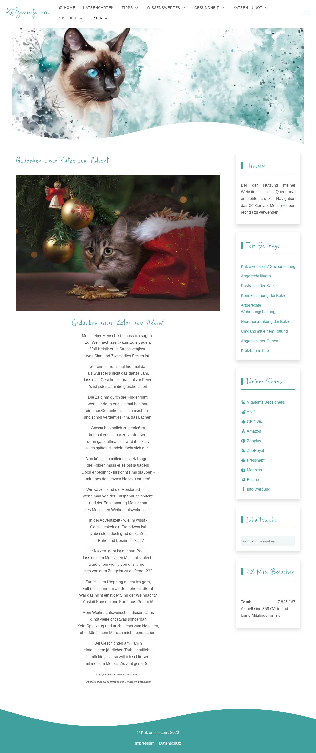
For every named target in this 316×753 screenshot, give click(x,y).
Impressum (144, 743)
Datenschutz (170, 743)
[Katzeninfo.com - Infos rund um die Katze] (28, 12)
